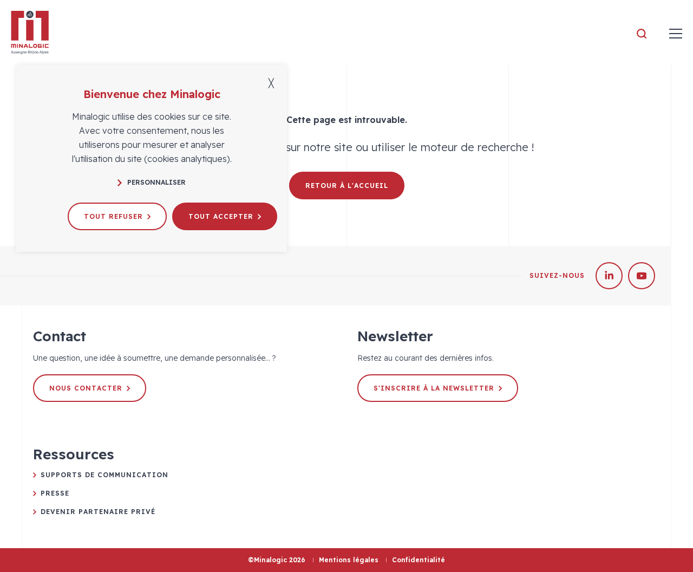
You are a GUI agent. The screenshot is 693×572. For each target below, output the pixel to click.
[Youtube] (641, 275)
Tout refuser (113, 216)
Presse (55, 493)
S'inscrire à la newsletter (434, 388)
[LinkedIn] (609, 275)
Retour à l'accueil (346, 185)
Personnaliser (156, 182)
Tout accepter (220, 216)
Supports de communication (104, 475)
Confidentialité (418, 560)
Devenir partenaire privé (98, 512)
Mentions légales (348, 560)
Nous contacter (85, 388)
